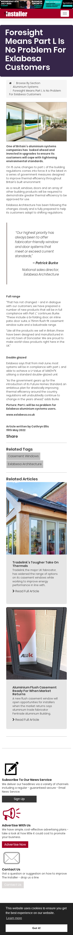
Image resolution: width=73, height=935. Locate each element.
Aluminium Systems (25, 87)
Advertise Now (15, 844)
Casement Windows (23, 456)
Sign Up (19, 799)
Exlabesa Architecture (25, 464)
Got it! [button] (36, 928)
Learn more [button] (14, 918)
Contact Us (12, 884)
